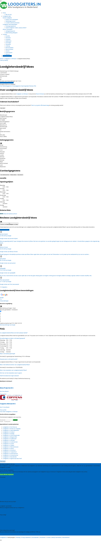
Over (1, 86)
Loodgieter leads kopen (6, 510)
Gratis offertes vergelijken (7, 82)
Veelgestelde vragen (5, 526)
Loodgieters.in (3, 537)
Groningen (8, 42)
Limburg (7, 46)
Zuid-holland (8, 52)
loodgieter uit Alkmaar (22, 94)
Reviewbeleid (65, 537)
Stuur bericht (20, 174)
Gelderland (8, 41)
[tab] (50, 297)
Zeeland (7, 54)
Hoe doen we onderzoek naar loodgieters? (11, 521)
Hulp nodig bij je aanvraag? (7, 518)
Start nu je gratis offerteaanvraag (40, 105)
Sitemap (18, 537)
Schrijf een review (4, 230)
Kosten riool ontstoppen (11, 19)
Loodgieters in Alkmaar (10, 58)
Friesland (7, 39)
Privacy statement (26, 537)
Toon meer (3, 461)
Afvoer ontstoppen (7, 29)
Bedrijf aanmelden (5, 512)
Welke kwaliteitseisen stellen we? (9, 520)
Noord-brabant (9, 47)
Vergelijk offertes (7, 56)
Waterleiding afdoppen (11, 32)
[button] (50, 297)
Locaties (5, 34)
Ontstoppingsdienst (10, 26)
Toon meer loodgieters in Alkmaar (9, 411)
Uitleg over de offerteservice (7, 516)
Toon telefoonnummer (5, 174)
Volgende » (4, 287)
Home (4, 13)
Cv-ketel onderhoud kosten (12, 23)
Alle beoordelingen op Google (7, 325)
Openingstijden (25, 86)
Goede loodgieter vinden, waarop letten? (15, 27)
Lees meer (3, 108)
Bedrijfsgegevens (7, 86)
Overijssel (8, 44)
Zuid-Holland (3, 495)
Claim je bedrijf (4, 60)
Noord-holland (9, 49)
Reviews (31, 86)
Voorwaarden (35, 537)
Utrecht (7, 51)
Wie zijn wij (8, 14)
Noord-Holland (40, 94)
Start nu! (15, 419)
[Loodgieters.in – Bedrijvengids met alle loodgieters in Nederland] (20, 8)
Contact (2, 527)
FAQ (35, 86)
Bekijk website (13, 174)
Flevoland (7, 37)
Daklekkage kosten (10, 21)
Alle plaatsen (3, 499)
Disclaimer (42, 537)
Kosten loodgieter (7, 18)
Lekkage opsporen (10, 31)
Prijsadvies (3, 503)
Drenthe (7, 36)
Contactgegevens (16, 86)
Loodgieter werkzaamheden (10, 24)
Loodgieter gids (7, 16)
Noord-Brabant (4, 490)
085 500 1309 (3, 534)
